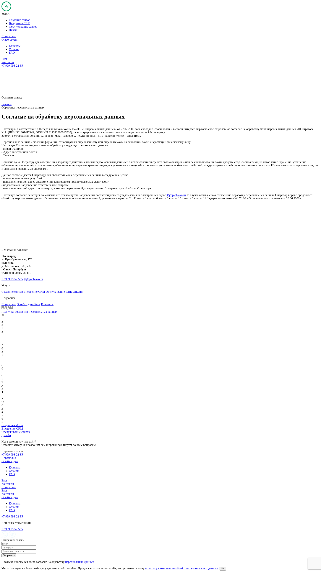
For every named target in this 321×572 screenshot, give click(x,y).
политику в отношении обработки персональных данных (181, 568)
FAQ (12, 474)
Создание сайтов (12, 291)
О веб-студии (25, 304)
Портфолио (8, 304)
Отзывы (14, 470)
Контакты (47, 304)
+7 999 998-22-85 (12, 65)
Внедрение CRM (34, 291)
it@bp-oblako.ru (176, 195)
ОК (222, 568)
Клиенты (14, 467)
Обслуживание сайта (59, 291)
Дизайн (78, 291)
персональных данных (79, 246)
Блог (37, 304)
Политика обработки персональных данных (29, 311)
